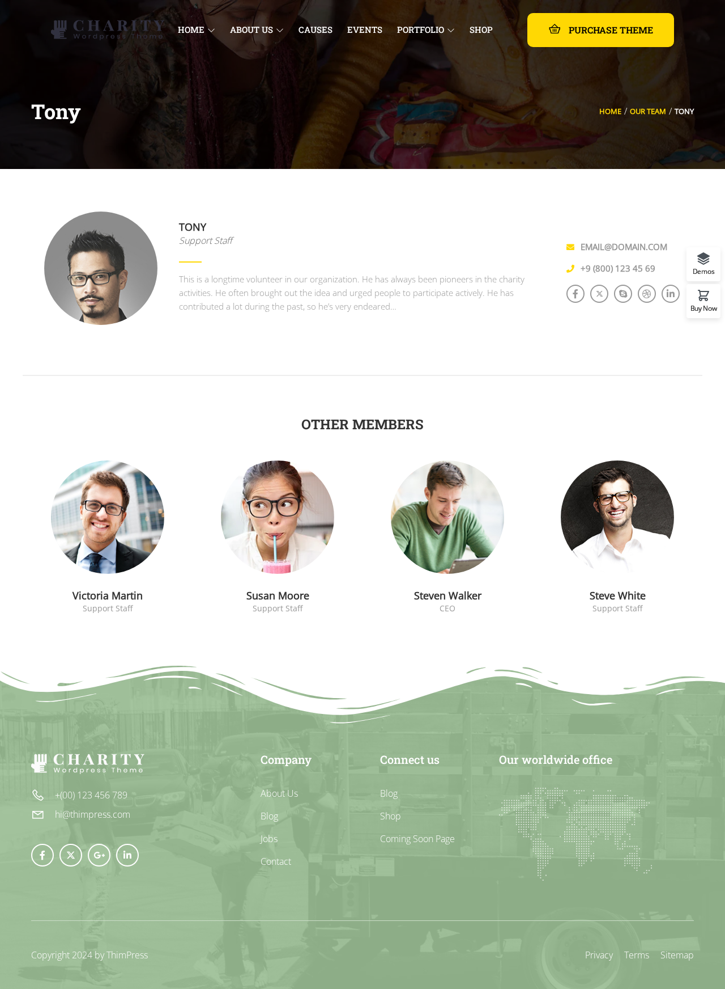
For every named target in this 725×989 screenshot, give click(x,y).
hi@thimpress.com (92, 814)
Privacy (599, 955)
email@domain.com (624, 246)
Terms (636, 955)
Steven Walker (447, 595)
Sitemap (677, 955)
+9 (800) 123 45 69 (618, 268)
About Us (279, 793)
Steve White (618, 595)
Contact (276, 861)
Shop (390, 816)
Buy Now (703, 307)
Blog (269, 816)
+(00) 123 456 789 (91, 795)
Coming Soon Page (417, 838)
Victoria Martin (107, 595)
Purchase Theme (609, 30)
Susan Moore (277, 595)
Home (610, 111)
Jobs (269, 838)
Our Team (648, 111)
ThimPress (127, 955)
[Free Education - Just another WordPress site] (107, 28)
